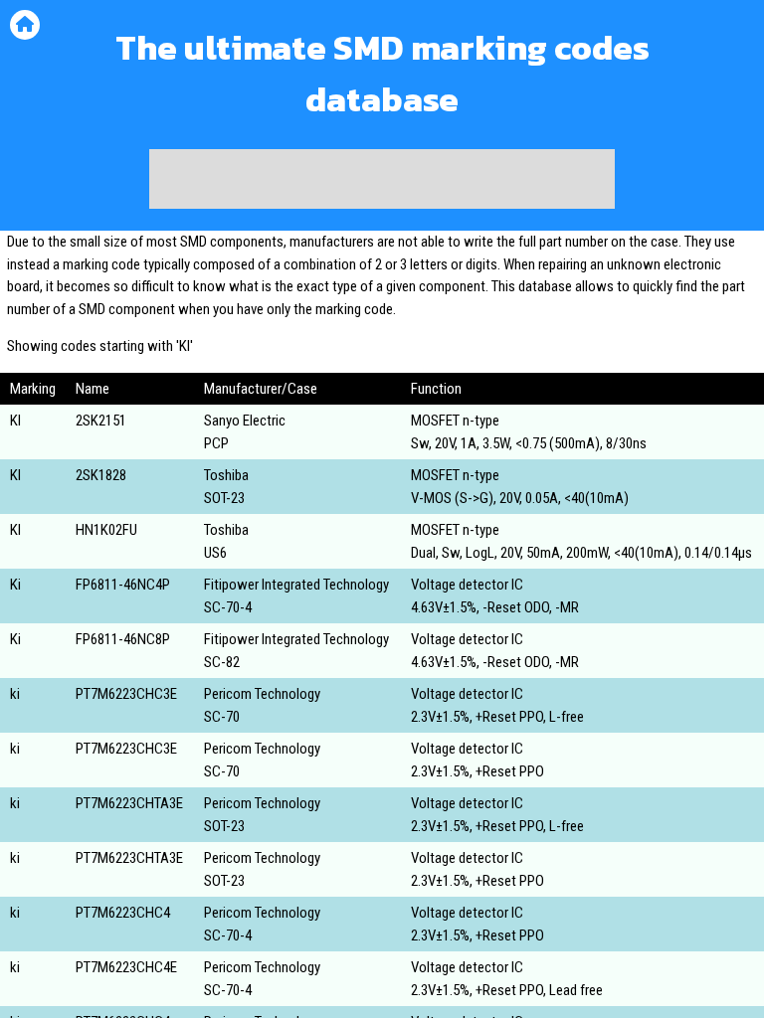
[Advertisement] (382, 179)
